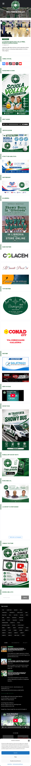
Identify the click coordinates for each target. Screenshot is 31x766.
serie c (3, 627)
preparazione (5, 622)
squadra (4, 630)
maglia (8, 617)
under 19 (10, 635)
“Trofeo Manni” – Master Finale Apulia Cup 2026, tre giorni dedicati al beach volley (18, 661)
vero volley (16, 635)
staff (9, 630)
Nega (15, 757)
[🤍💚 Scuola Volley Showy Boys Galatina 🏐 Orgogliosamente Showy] (11, 516)
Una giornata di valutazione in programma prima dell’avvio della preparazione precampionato (17, 649)
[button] (29, 740)
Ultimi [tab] (5, 642)
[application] (15, 124)
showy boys (20, 627)
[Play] (4, 124)
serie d (8, 627)
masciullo (14, 617)
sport (27, 627)
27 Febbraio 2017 (5, 45)
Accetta (15, 753)
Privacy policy (4, 693)
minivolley (21, 617)
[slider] (26, 124)
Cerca (25, 597)
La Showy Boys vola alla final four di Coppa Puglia (13, 42)
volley (23, 635)
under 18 (4, 635)
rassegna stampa (6, 625)
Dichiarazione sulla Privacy (18, 764)
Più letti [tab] (25, 642)
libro (3, 617)
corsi (26, 612)
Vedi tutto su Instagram (15, 537)
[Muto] (23, 124)
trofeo (20, 630)
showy (14, 627)
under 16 (16, 632)
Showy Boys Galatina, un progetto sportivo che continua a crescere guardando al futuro (17, 673)
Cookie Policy (9, 764)
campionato (12, 612)
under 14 (4, 632)
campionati (4, 612)
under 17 (22, 632)
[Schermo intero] (28, 727)
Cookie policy (11, 693)
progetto (12, 622)
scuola (13, 625)
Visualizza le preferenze (15, 761)
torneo (15, 630)
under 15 (10, 632)
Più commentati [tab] (15, 642)
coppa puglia (20, 612)
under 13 (26, 630)
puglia (18, 622)
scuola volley (21, 625)
